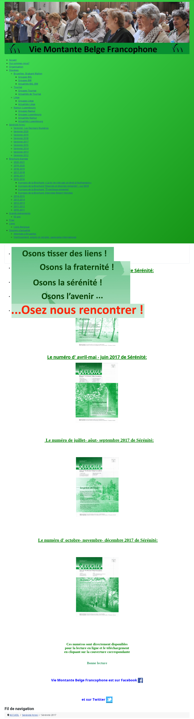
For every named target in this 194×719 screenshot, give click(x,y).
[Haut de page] (189, 714)
